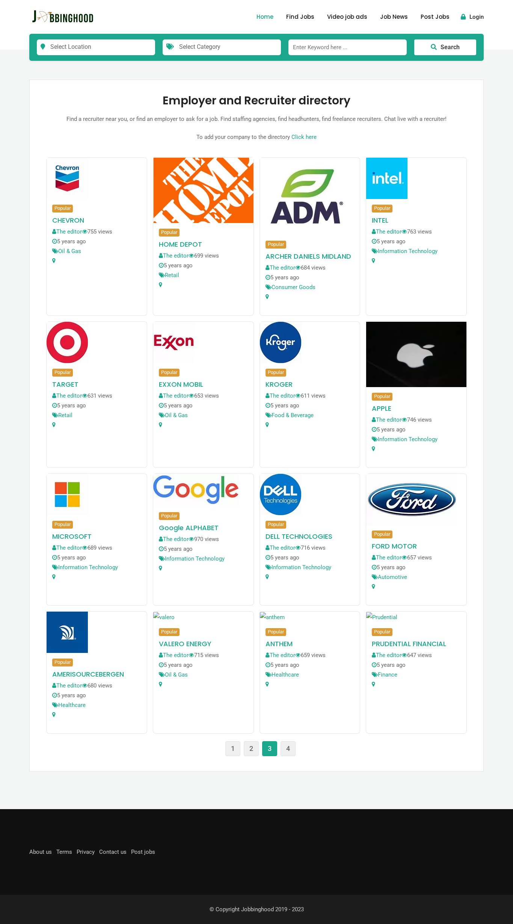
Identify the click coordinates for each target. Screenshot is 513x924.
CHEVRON (68, 220)
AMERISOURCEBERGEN (88, 674)
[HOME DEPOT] (203, 190)
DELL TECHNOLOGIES (299, 536)
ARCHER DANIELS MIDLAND (308, 256)
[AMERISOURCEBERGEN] (67, 632)
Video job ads (347, 17)
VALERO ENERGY (185, 643)
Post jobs (143, 852)
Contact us (113, 852)
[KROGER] (280, 342)
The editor (69, 231)
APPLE (381, 408)
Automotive (392, 577)
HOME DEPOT (180, 244)
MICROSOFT (72, 536)
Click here (304, 137)
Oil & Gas (69, 251)
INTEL (380, 220)
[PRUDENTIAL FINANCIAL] (381, 616)
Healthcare (72, 705)
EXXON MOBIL (181, 384)
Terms (64, 852)
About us (40, 852)
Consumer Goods (293, 287)
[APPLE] (416, 354)
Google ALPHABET (189, 527)
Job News (394, 17)
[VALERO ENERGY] (164, 616)
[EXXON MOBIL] (174, 342)
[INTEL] (386, 178)
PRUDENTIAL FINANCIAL (409, 643)
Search (450, 47)
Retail (172, 275)
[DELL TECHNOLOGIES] (280, 494)
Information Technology (408, 251)
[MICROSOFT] (67, 494)
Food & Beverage (293, 415)
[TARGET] (67, 342)
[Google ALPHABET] (196, 489)
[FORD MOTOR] (411, 499)
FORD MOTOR (394, 546)
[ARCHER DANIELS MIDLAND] (307, 196)
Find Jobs (300, 17)
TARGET (65, 384)
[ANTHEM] (272, 616)
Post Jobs (435, 17)
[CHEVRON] (67, 178)
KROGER (279, 384)
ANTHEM (279, 643)
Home (264, 17)
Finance (387, 674)
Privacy (86, 852)
